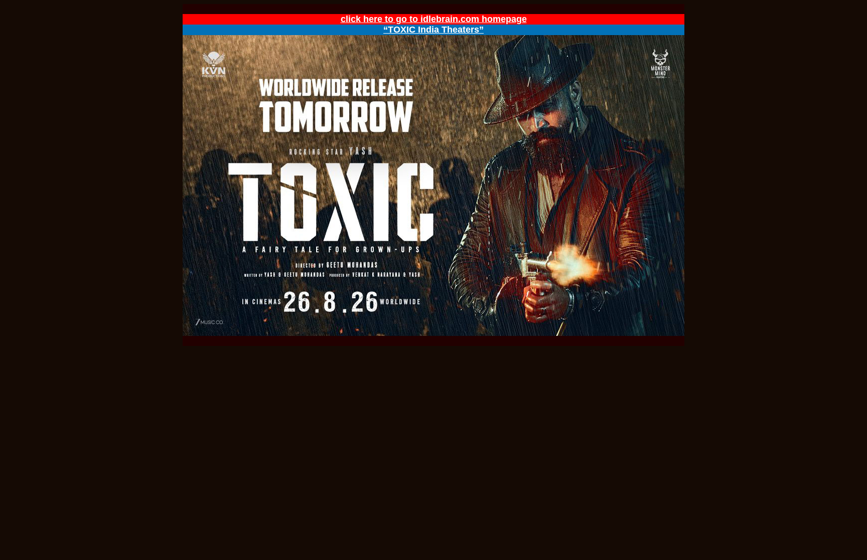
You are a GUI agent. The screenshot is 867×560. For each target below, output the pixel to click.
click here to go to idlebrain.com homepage (434, 19)
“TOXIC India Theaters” (433, 30)
